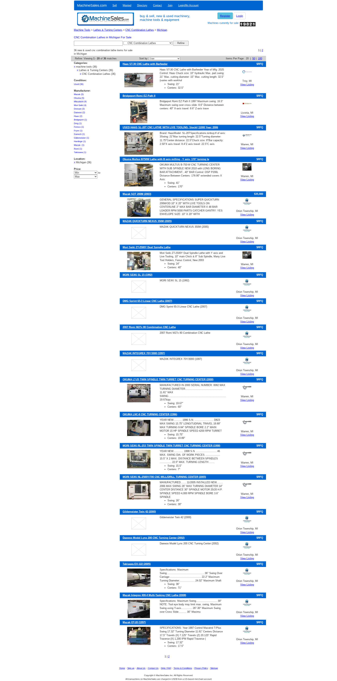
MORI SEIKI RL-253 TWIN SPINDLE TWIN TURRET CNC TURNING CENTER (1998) (171, 445)
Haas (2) (78, 116)
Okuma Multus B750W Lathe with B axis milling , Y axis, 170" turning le (166, 159)
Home (122, 668)
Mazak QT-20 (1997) (134, 622)
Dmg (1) (78, 123)
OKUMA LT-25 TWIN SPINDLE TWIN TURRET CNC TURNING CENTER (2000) (168, 379)
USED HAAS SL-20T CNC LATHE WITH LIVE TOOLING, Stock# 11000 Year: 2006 (170, 127)
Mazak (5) (79, 94)
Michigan (162, 30)
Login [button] (239, 15)
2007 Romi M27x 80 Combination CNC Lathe (149, 327)
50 (253, 58)
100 (260, 58)
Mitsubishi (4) (80, 101)
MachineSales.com (92, 5)
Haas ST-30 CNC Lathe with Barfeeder (145, 63)
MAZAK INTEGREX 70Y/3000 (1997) (144, 353)
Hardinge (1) (80, 141)
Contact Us (153, 668)
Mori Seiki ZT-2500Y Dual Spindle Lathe (146, 247)
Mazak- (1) (79, 145)
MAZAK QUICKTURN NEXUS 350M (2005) (147, 221)
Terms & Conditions (183, 668)
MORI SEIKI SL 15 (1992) (137, 274)
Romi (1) (78, 149)
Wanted (127, 5)
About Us (141, 668)
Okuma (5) (79, 98)
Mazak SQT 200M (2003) (137, 194)
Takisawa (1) (80, 152)
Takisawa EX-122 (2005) (137, 563)
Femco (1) (79, 127)
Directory (142, 5)
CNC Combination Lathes (139, 30)
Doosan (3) (79, 109)
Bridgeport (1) (80, 120)
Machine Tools (82, 30)
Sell (115, 5)
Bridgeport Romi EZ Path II (139, 95)
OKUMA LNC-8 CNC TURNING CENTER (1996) (150, 414)
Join (170, 5)
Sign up (130, 668)
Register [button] (225, 15)
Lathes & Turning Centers (107, 30)
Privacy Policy (201, 668)
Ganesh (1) (79, 134)
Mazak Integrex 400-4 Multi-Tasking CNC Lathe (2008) (154, 595)
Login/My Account (188, 5)
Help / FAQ (166, 668)
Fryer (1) (78, 130)
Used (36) (78, 84)
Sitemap (214, 668)
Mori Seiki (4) (80, 105)
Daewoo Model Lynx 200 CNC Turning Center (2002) (153, 537)
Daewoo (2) (79, 112)
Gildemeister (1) (81, 138)
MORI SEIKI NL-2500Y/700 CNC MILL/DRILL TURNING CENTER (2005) (164, 476)
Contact (157, 5)
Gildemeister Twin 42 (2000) (139, 511)
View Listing (247, 84)
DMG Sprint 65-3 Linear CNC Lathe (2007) (147, 300)
